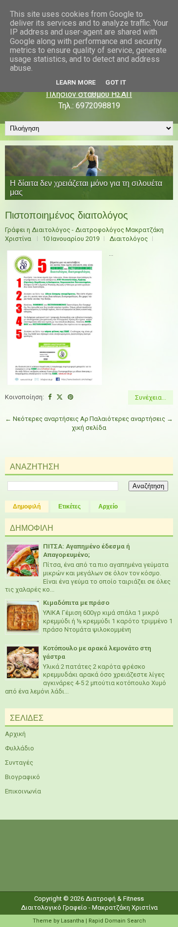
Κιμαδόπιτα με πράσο (76, 602)
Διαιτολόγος (128, 238)
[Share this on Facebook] (49, 397)
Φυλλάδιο (19, 748)
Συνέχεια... (150, 397)
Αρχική (15, 734)
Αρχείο (108, 506)
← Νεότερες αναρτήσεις (42, 418)
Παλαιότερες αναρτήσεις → (131, 418)
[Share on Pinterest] (70, 397)
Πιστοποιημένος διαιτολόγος (66, 215)
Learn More (75, 82)
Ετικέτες (69, 506)
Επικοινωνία (23, 791)
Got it (115, 82)
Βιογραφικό (22, 777)
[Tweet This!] (59, 397)
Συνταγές (19, 762)
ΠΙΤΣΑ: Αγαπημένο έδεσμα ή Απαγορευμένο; (86, 550)
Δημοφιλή (27, 506)
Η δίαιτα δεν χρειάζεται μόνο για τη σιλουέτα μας (86, 187)
